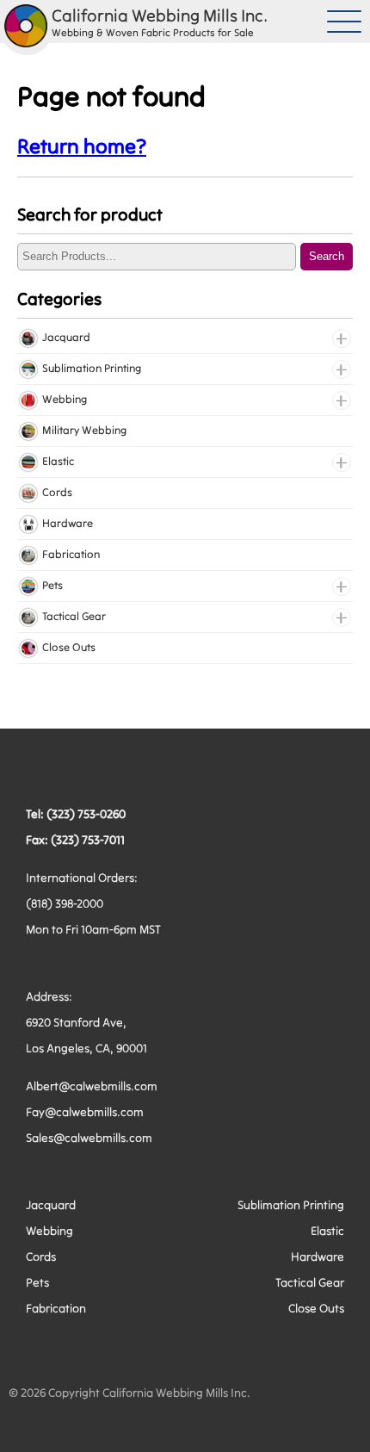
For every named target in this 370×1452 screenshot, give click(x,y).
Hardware (317, 1256)
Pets (37, 1282)
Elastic (327, 1230)
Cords (41, 1256)
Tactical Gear (309, 1282)
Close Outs (316, 1308)
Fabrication (56, 1308)
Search (326, 256)
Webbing (49, 1230)
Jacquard (51, 1205)
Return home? (81, 146)
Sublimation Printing (290, 1205)
